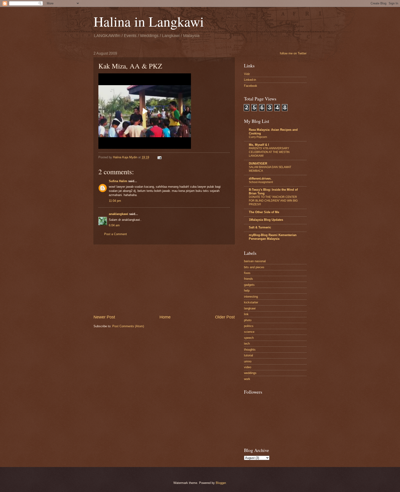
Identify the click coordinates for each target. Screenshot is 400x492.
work (247, 379)
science (249, 331)
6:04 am (114, 225)
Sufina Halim (118, 181)
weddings (250, 373)
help (247, 290)
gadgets (249, 284)
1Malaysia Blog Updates (266, 219)
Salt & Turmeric (260, 227)
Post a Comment (115, 234)
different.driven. (260, 178)
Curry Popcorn (258, 137)
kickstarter (251, 302)
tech (247, 343)
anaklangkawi (118, 214)
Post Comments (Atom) (128, 326)
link (246, 314)
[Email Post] (159, 157)
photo (247, 320)
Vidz (247, 74)
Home (165, 317)
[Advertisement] (164, 279)
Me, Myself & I (259, 144)
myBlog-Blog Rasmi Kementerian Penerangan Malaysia (273, 236)
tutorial (248, 355)
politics (248, 326)
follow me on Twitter (293, 53)
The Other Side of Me (264, 212)
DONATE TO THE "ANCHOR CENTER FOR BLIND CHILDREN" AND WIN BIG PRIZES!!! (273, 200)
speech (249, 337)
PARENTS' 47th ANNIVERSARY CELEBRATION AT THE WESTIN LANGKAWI (269, 152)
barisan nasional (255, 261)
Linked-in (250, 79)
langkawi (250, 308)
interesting (251, 296)
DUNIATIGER (258, 163)
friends (248, 278)
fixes (247, 273)
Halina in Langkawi (149, 21)
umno (247, 361)
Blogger (221, 483)
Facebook (250, 85)
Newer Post (104, 317)
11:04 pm (115, 200)
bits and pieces (254, 267)
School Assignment (261, 182)
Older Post (225, 317)
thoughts (250, 349)
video (247, 367)
